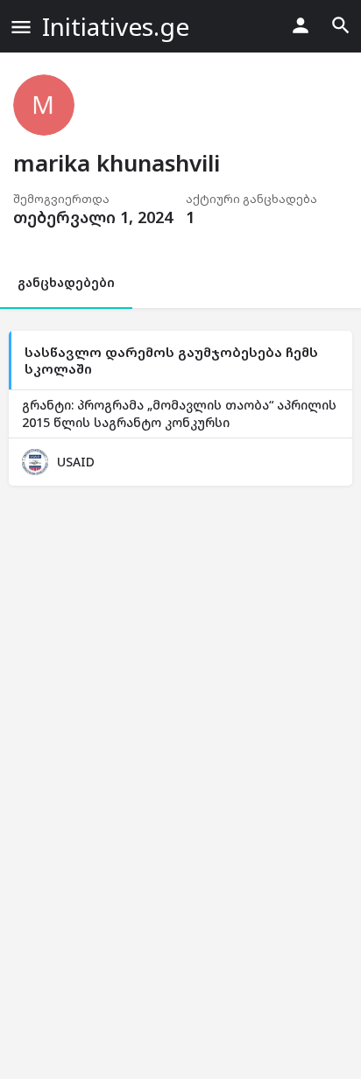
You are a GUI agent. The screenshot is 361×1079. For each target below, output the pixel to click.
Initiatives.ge (115, 26)
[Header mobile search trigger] (340, 25)
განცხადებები (66, 282)
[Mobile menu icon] (21, 27)
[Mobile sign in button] (300, 25)
